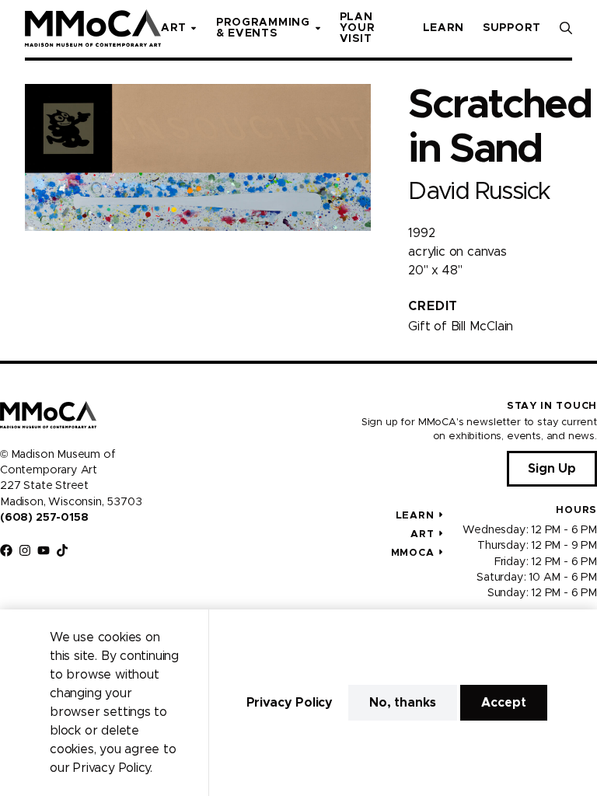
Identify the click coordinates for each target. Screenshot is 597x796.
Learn (415, 516)
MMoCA (413, 553)
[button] (566, 28)
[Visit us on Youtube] (43, 550)
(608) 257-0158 (44, 517)
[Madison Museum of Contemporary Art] (93, 28)
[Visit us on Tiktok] (62, 550)
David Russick (479, 192)
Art (422, 534)
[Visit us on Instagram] (25, 550)
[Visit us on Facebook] (6, 550)
